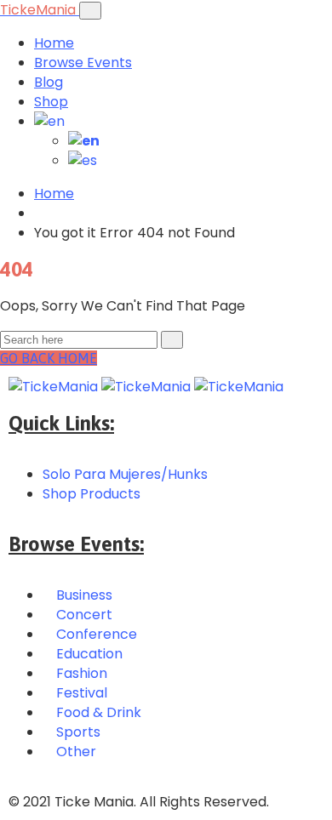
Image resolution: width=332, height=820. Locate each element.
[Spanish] (82, 160)
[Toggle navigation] (90, 11)
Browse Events (83, 62)
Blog (48, 82)
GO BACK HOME (48, 358)
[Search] (172, 340)
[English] (49, 121)
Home (54, 43)
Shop (51, 101)
